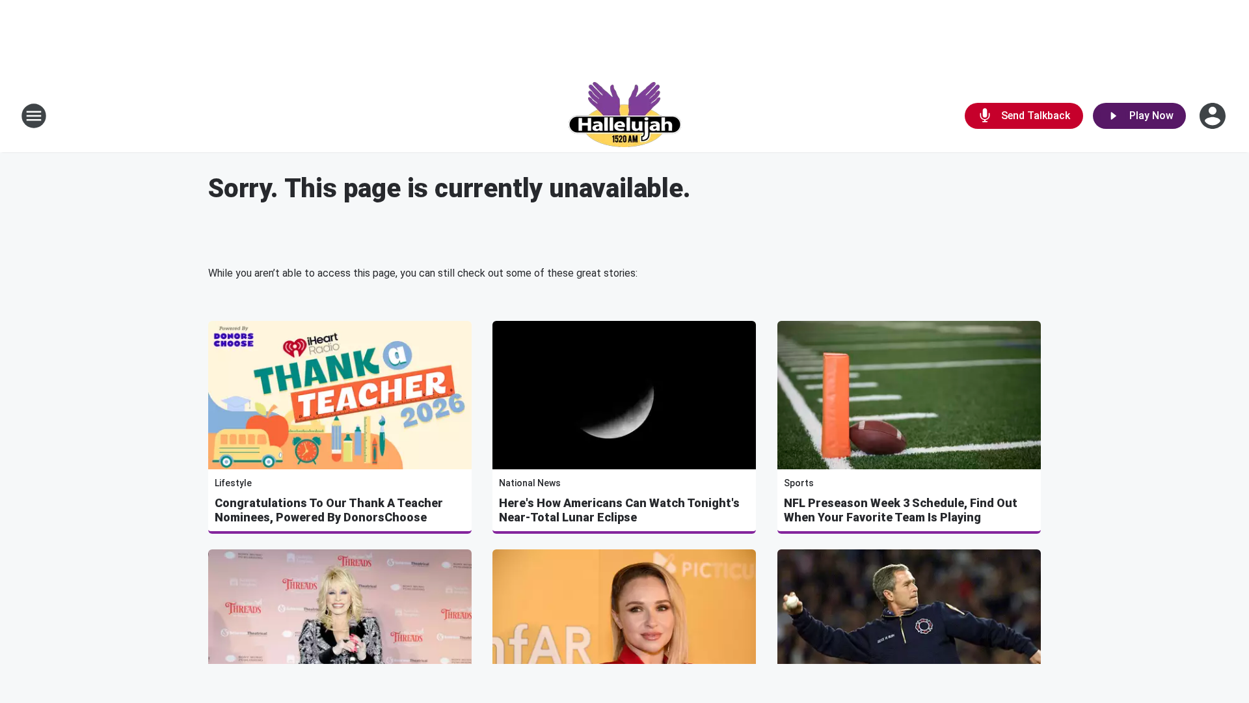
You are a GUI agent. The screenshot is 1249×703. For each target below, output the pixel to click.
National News (530, 483)
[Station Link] (625, 116)
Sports (799, 483)
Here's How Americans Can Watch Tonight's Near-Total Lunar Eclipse (619, 510)
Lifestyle (233, 483)
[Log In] (1214, 116)
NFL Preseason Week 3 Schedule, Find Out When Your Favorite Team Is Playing (900, 510)
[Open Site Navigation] (34, 116)
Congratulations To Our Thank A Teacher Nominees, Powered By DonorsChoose (329, 510)
